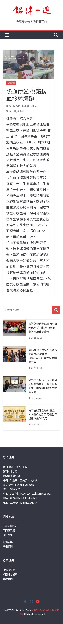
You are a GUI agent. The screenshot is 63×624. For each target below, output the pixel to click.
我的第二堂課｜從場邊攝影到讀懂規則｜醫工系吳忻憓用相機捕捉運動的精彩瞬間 (42, 386)
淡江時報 (8, 534)
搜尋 (56, 310)
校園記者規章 (10, 574)
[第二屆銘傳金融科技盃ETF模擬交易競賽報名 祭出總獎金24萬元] (14, 418)
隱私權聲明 (9, 570)
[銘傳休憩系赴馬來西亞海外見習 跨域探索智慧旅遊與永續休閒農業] (14, 332)
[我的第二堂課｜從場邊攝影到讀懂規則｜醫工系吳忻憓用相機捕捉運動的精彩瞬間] (14, 390)
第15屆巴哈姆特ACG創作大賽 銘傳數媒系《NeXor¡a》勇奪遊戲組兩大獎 (42, 356)
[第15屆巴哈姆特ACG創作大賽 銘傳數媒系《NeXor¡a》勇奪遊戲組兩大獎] (14, 360)
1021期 (12, 111)
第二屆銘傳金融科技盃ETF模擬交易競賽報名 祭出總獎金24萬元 (42, 414)
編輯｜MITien (30, 106)
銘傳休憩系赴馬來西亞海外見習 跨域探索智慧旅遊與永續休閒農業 (42, 327)
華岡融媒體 (9, 530)
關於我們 (8, 578)
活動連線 (11, 83)
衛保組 (20, 111)
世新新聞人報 (10, 526)
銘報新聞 (8, 546)
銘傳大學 (8, 542)
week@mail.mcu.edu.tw (23, 502)
